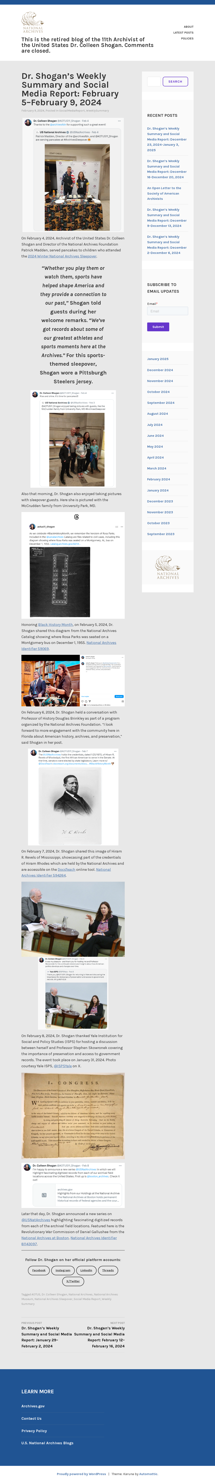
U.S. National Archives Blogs (47, 1443)
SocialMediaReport (72, 110)
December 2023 (160, 501)
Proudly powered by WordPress (81, 1474)
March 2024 (156, 468)
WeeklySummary (97, 110)
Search (175, 81)
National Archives (80, 1294)
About (189, 27)
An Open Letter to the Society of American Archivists (164, 193)
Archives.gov (33, 1406)
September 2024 (160, 403)
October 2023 (158, 523)
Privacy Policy (34, 1431)
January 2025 (158, 359)
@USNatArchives (35, 1220)
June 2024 (155, 436)
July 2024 (155, 425)
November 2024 (160, 381)
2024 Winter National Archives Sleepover (62, 256)
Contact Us (31, 1418)
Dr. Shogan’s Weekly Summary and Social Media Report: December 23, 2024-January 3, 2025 (167, 139)
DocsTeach (66, 869)
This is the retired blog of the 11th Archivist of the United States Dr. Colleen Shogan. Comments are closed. (87, 45)
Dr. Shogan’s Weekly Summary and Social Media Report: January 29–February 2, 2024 (46, 1335)
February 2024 (158, 479)
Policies (187, 38)
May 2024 (155, 446)
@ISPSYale (63, 1066)
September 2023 (160, 534)
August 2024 (157, 414)
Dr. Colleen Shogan (54, 1294)
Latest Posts (183, 32)
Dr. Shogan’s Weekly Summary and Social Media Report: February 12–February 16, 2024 (99, 1335)
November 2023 (160, 512)
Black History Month (55, 624)
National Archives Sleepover (53, 1299)
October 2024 (158, 392)
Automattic (148, 1474)
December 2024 (160, 370)
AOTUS (35, 1294)
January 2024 (158, 490)
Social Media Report (87, 1299)
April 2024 (155, 457)
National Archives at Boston (45, 1238)
